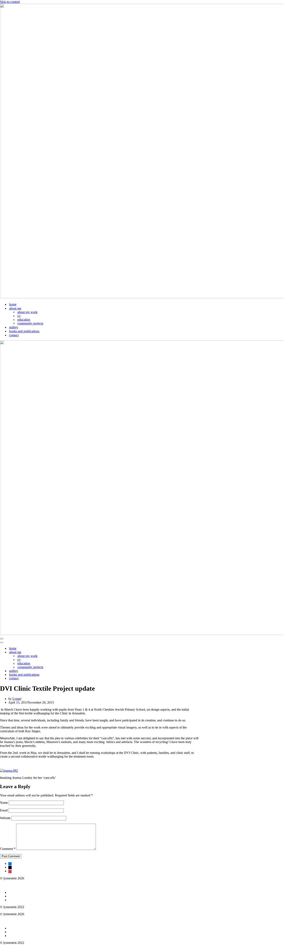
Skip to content (10, 2)
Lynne (16, 698)
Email (4, 810)
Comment (7, 849)
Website (5, 818)
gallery (13, 327)
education (23, 319)
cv (19, 316)
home (12, 304)
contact (14, 335)
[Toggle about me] (73, 652)
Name (4, 802)
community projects (30, 323)
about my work (27, 312)
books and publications (24, 331)
